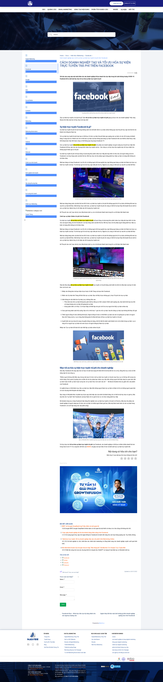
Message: (63, 595)
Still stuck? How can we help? (70, 572)
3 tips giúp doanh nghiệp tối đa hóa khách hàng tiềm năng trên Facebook (85, 532)
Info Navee (33, 670)
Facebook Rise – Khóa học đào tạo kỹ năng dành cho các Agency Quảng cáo (79, 614)
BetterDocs (101, 623)
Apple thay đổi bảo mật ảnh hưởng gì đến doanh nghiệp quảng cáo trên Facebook (117, 614)
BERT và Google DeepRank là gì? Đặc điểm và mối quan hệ (80, 526)
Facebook (88, 55)
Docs (67, 55)
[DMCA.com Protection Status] (105, 666)
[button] (129, 3)
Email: (62, 587)
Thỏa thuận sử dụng (76, 667)
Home (62, 55)
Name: (62, 579)
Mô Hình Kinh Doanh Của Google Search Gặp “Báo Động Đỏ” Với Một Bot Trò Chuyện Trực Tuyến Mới (93, 548)
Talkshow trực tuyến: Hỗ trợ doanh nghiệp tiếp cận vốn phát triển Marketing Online (88, 539)
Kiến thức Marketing (77, 55)
